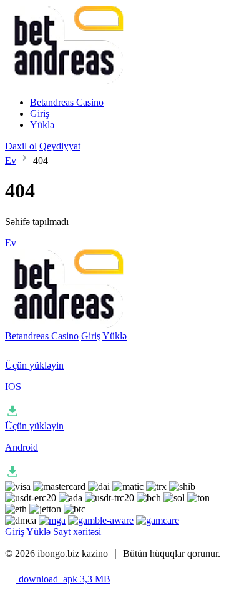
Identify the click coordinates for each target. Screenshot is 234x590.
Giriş (39, 113)
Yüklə (42, 124)
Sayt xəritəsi (77, 531)
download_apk (63, 579)
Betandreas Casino (67, 102)
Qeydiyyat (59, 146)
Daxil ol (21, 146)
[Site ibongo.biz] (64, 81)
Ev (10, 160)
